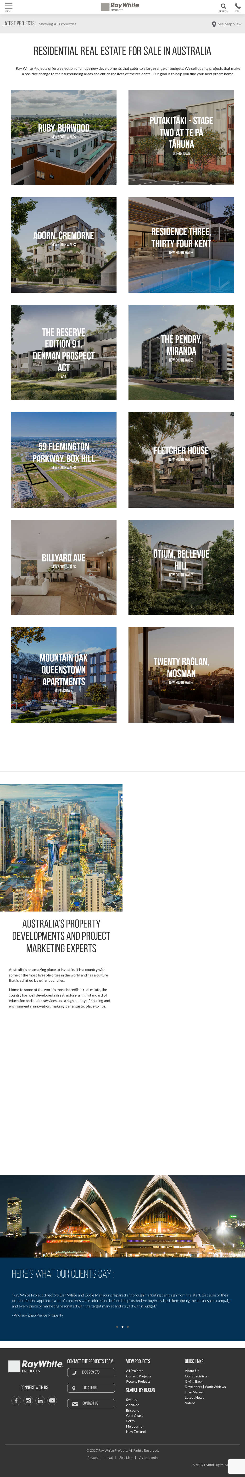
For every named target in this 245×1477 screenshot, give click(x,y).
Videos (190, 1403)
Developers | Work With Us (205, 1387)
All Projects (134, 1371)
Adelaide (132, 1405)
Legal (109, 1458)
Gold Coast (134, 1415)
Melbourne (134, 1426)
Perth (130, 1421)
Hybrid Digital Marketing (222, 1465)
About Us (192, 1371)
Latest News (194, 1397)
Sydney (131, 1399)
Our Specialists (196, 1376)
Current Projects (138, 1376)
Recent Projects (138, 1381)
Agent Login (148, 1458)
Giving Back (193, 1381)
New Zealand (136, 1431)
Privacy (92, 1458)
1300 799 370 (238, 12)
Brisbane (132, 1410)
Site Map (126, 1458)
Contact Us (90, 1404)
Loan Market (194, 1392)
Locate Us (90, 1388)
